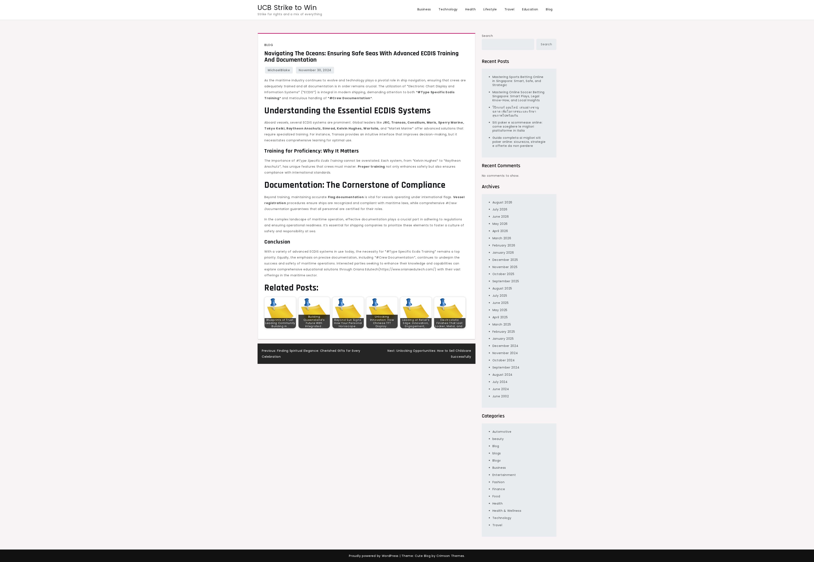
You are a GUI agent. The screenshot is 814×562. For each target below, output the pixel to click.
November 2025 (505, 267)
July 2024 (500, 382)
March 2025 (501, 324)
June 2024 (500, 389)
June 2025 (500, 303)
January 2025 (503, 339)
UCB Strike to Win (287, 7)
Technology (448, 9)
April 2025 (500, 317)
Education (530, 9)
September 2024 (506, 367)
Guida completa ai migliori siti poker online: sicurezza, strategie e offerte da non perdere (519, 142)
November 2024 (505, 353)
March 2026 (501, 238)
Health (470, 9)
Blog (549, 9)
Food (496, 496)
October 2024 (503, 360)
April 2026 (500, 231)
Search (487, 36)
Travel (509, 9)
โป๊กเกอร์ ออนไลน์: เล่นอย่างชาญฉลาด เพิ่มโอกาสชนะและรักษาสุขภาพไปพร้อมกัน (515, 111)
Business (424, 9)
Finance (498, 489)
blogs (496, 453)
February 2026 (503, 245)
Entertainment (504, 475)
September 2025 (505, 281)
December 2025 (505, 260)
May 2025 (500, 310)
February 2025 (503, 332)
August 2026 (502, 202)
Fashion (498, 482)
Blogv (496, 460)
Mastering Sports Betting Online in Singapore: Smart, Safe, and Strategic (518, 81)
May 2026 (500, 224)
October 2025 (503, 274)
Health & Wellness (506, 511)
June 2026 (500, 216)
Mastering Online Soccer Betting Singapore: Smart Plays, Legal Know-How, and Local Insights (518, 96)
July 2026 (499, 209)
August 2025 (502, 288)
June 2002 (500, 396)
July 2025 (499, 296)
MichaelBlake (279, 70)
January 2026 (503, 252)
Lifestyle (490, 9)
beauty (498, 439)
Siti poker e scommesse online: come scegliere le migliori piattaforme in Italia (517, 126)
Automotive (502, 432)
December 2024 (505, 346)
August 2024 (502, 375)
